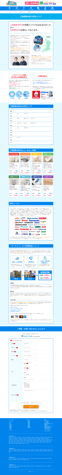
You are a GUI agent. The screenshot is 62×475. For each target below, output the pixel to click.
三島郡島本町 (16, 443)
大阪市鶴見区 (29, 438)
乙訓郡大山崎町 (16, 449)
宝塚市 (25, 459)
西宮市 (27, 459)
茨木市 (21, 437)
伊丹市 (17, 458)
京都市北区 (41, 449)
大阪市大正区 (25, 438)
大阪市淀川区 (43, 439)
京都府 (29, 422)
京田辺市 (26, 449)
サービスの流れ (31, 9)
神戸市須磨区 (32, 458)
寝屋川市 (38, 442)
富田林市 (35, 442)
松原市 (13, 443)
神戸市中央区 (41, 458)
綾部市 (10, 449)
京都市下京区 (50, 449)
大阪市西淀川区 (11, 439)
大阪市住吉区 (20, 438)
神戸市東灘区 (14, 459)
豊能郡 (32, 442)
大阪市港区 (34, 439)
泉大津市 (12, 437)
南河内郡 (20, 443)
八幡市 (10, 452)
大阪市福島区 (30, 439)
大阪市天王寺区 (34, 438)
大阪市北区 (46, 437)
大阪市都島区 (39, 439)
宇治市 (12, 449)
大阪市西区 (42, 438)
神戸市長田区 (46, 458)
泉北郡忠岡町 (18, 442)
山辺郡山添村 (14, 467)
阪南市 (44, 442)
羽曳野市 (41, 442)
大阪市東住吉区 (16, 439)
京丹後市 (29, 449)
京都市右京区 (33, 449)
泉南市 (15, 442)
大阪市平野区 (47, 439)
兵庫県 (29, 423)
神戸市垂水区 (37, 458)
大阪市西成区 (47, 438)
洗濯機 (10, 427)
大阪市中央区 (28, 437)
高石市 (24, 442)
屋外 (10, 428)
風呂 (10, 423)
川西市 (20, 458)
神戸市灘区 (49, 458)
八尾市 (28, 443)
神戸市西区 (10, 459)
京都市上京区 (37, 449)
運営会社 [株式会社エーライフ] (48, 423)
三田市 (22, 459)
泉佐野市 (15, 437)
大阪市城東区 (11, 438)
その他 (10, 429)
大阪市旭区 (32, 437)
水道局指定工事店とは (47, 427)
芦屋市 (12, 458)
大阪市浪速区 (39, 438)
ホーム (10, 9)
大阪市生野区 (42, 437)
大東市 (22, 442)
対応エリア (24, 9)
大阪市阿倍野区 (37, 437)
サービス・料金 (16, 9)
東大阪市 (47, 442)
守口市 (26, 443)
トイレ (10, 421)
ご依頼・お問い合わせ (47, 428)
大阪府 (29, 421)
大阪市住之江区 (15, 438)
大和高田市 (10, 467)
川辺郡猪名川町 (23, 458)
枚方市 (50, 442)
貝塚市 (51, 439)
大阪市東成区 (21, 439)
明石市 (10, 458)
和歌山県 (29, 427)
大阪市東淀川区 (25, 439)
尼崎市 (15, 458)
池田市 (10, 437)
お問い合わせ (52, 9)
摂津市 (10, 442)
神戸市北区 (28, 458)
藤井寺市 (10, 443)
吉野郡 (18, 467)
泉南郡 (12, 442)
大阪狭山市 (24, 437)
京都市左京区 (46, 449)
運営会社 (45, 9)
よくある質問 (38, 9)
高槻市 (27, 442)
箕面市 (23, 443)
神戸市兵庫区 (19, 459)
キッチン (11, 422)
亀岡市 (20, 449)
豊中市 (29, 442)
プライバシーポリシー (47, 429)
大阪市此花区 (50, 437)
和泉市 (19, 437)
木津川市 (22, 449)
